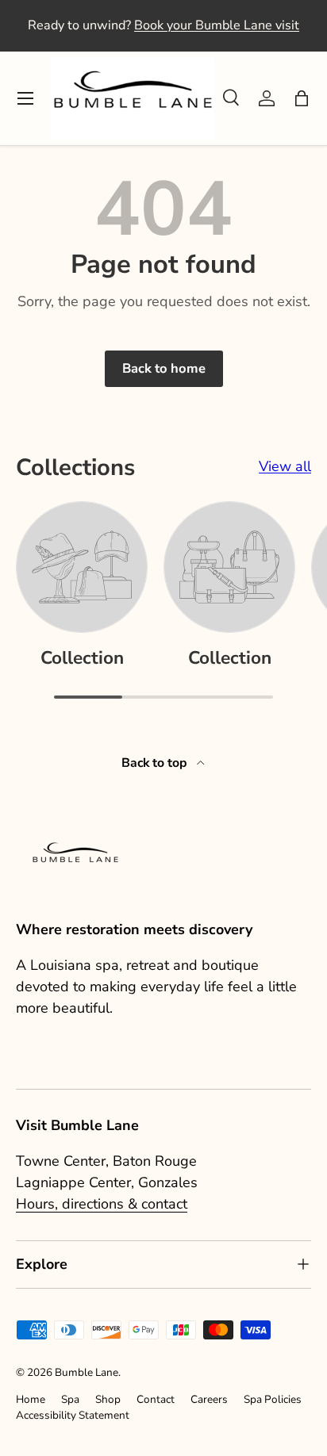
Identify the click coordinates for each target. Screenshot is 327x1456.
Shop (108, 1399)
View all (285, 466)
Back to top (155, 763)
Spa (70, 1399)
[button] (301, 98)
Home (30, 1399)
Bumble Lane (86, 1372)
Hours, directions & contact (101, 1203)
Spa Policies (273, 1399)
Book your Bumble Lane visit (216, 25)
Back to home (164, 368)
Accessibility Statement (72, 1415)
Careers (209, 1399)
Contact (156, 1399)
